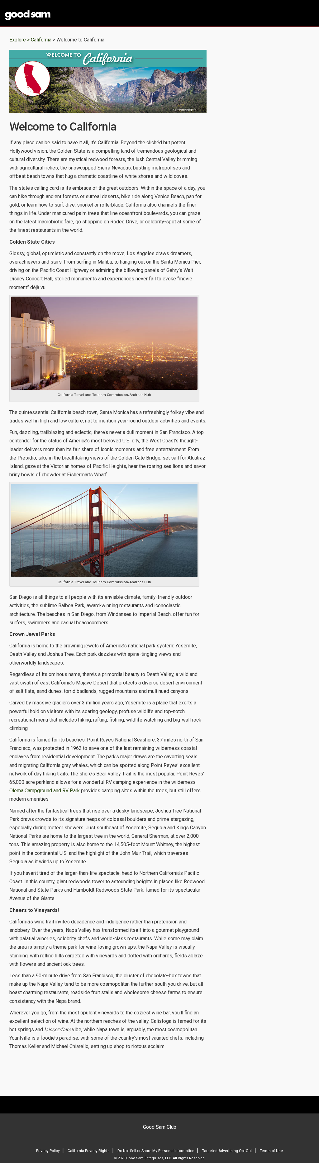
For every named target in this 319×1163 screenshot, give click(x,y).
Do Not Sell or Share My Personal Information (155, 1151)
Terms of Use (271, 1151)
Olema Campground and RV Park (44, 791)
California (42, 40)
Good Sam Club (159, 1127)
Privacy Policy (48, 1151)
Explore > (19, 40)
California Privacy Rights (89, 1151)
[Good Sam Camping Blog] (40, 13)
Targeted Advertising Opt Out (227, 1151)
